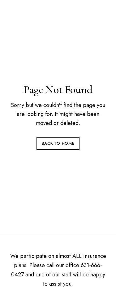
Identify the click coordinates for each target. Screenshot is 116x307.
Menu (100, 12)
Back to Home (58, 143)
